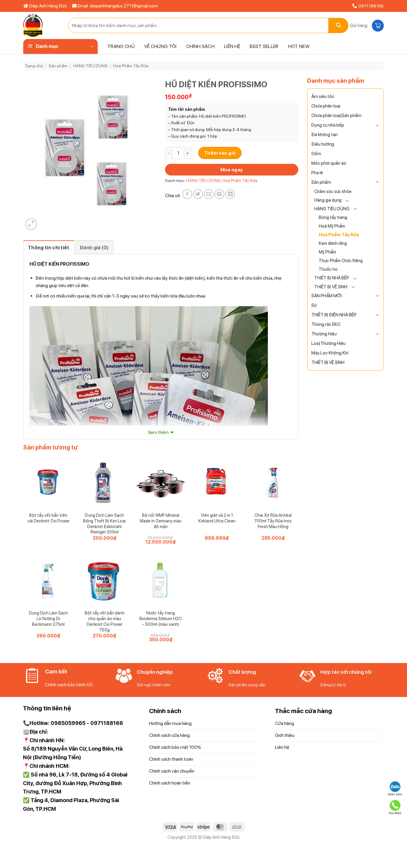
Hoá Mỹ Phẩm (332, 225)
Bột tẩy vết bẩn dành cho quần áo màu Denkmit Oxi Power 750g (105, 621)
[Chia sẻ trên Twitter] (198, 194)
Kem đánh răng (333, 243)
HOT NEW (299, 46)
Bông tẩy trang (333, 217)
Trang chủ (121, 46)
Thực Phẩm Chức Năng (341, 260)
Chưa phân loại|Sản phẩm (336, 115)
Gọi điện (395, 813)
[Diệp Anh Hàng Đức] (41, 25)
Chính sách (200, 46)
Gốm (316, 153)
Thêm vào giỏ (220, 153)
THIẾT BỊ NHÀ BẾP (331, 277)
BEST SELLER (264, 46)
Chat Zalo (395, 794)
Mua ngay (231, 169)
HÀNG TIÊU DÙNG (90, 65)
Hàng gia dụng (327, 200)
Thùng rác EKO (326, 324)
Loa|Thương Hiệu (328, 343)
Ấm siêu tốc (322, 96)
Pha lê (317, 172)
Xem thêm (158, 432)
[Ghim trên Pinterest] (219, 194)
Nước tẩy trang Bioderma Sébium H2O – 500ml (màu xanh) (160, 618)
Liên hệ (232, 46)
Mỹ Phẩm (327, 251)
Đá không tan (324, 134)
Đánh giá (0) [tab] (94, 247)
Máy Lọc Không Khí (329, 353)
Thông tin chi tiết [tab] (48, 247)
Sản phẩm (58, 65)
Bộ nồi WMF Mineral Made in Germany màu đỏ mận (160, 521)
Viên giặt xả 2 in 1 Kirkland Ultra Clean (216, 518)
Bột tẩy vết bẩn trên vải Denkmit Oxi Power (48, 518)
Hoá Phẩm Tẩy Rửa (130, 65)
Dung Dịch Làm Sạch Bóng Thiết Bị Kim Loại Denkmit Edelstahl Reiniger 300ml (104, 523)
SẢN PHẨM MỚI (326, 295)
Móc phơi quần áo (328, 163)
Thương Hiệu (324, 334)
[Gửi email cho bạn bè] (209, 194)
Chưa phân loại (325, 106)
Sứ (314, 305)
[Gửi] (338, 25)
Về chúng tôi (160, 46)
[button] (366, 26)
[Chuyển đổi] (377, 125)
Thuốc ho (328, 269)
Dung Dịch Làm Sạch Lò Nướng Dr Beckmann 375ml (48, 618)
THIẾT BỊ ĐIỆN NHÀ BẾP (334, 315)
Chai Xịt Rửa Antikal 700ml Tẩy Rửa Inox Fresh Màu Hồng (273, 521)
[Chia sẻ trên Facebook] (187, 194)
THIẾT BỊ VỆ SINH (330, 286)
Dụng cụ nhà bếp (327, 125)
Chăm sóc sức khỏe (333, 191)
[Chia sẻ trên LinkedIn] (230, 194)
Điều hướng (322, 144)
